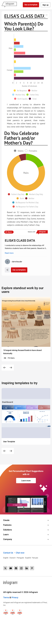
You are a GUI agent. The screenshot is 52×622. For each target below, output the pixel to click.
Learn (6, 534)
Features (7, 525)
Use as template (31, 5)
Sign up (46, 5)
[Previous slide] (4, 367)
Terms (6, 597)
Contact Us (8, 552)
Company (7, 539)
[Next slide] (10, 367)
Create (6, 520)
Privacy (14, 597)
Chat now (20, 552)
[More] (46, 14)
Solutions (7, 529)
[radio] (19, 150)
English (5, 558)
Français (35, 558)
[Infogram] (9, 5)
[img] (15, 40)
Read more (9, 253)
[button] (21, 90)
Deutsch (12, 558)
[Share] (7, 269)
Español (28, 558)
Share (10, 232)
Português (20, 558)
